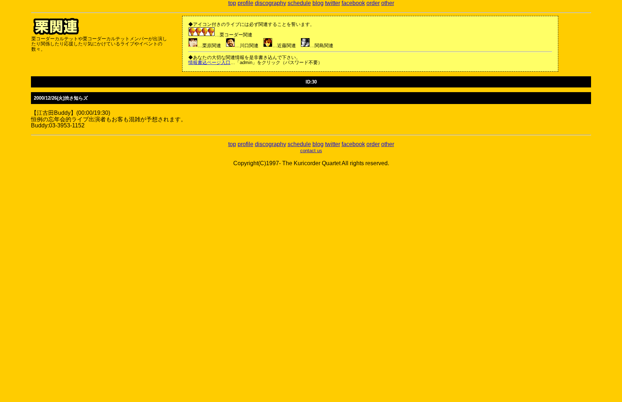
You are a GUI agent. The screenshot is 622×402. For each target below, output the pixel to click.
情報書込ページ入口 (209, 62)
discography (270, 3)
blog (318, 3)
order (373, 3)
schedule (299, 3)
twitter (332, 3)
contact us (311, 150)
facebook (353, 3)
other (387, 3)
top (232, 3)
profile (245, 3)
